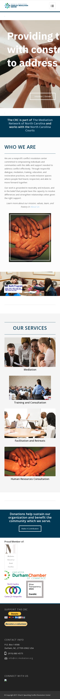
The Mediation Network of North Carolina (31, 121)
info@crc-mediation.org (21, 658)
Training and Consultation (30, 402)
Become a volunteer (16, 623)
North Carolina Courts (38, 128)
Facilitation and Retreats (30, 440)
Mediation (30, 369)
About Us (34, 206)
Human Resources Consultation (30, 479)
